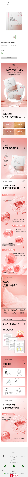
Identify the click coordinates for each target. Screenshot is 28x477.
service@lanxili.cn (15, 462)
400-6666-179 (15, 459)
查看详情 (9, 57)
